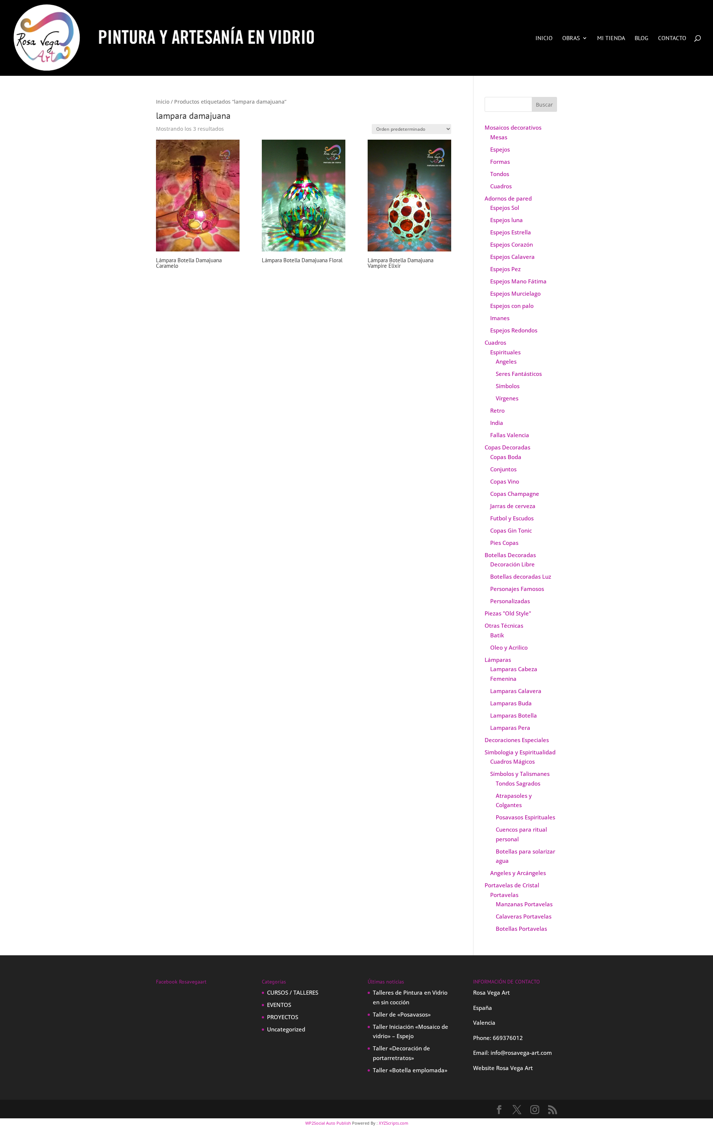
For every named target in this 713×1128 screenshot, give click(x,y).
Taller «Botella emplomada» (410, 1070)
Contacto (672, 38)
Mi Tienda (611, 38)
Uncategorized (286, 1029)
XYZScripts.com (393, 1123)
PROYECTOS (282, 1017)
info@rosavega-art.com (521, 1052)
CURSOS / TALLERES (292, 992)
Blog (641, 38)
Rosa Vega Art (514, 1068)
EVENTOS (279, 1004)
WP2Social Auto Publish (328, 1123)
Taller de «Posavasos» (402, 1014)
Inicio (544, 38)
